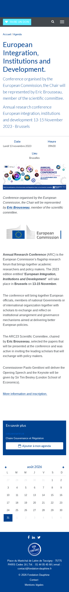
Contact (34, 579)
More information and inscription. (25, 393)
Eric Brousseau (18, 207)
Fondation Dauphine (13, 7)
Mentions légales (34, 584)
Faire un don (19, 21)
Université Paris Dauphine (50, 7)
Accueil (7, 34)
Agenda (17, 34)
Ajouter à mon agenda (36, 446)
